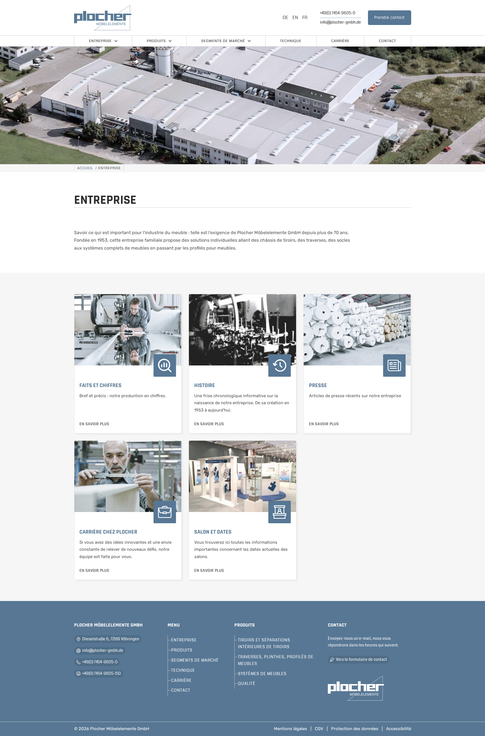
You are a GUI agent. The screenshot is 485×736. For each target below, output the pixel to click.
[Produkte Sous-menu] (170, 41)
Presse (318, 385)
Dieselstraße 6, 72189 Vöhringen (110, 639)
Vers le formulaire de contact (361, 659)
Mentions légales (290, 728)
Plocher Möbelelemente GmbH (119, 728)
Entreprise (100, 41)
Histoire (204, 385)
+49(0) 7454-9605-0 (337, 13)
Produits (156, 41)
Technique (290, 41)
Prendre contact (389, 17)
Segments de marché (223, 41)
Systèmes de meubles (262, 673)
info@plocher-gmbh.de (340, 22)
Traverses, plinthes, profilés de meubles (276, 660)
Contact (387, 41)
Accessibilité (398, 728)
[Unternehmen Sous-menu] (116, 41)
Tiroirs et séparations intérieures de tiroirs (264, 643)
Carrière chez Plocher (108, 532)
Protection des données (354, 728)
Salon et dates (213, 532)
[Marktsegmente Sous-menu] (249, 41)
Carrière (340, 41)
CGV (319, 728)
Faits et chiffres (100, 385)
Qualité (246, 683)
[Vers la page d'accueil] (356, 688)
